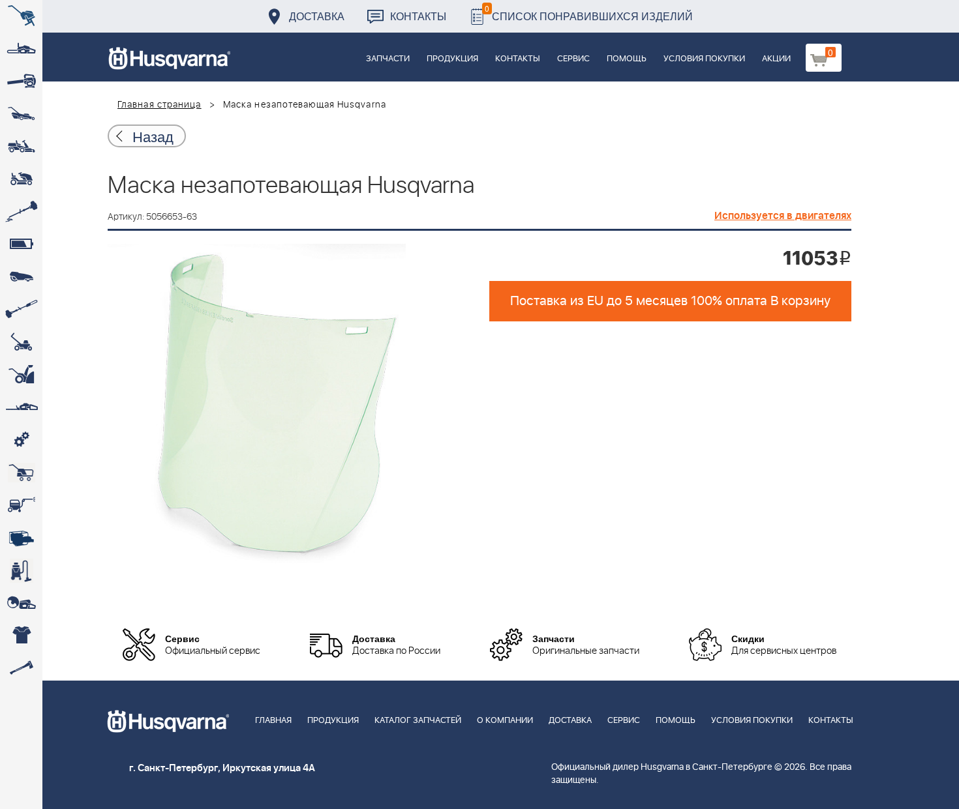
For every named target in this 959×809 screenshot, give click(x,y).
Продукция (452, 59)
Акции (776, 59)
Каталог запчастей (417, 720)
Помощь (627, 59)
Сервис (573, 59)
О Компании (505, 720)
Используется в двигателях (782, 216)
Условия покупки (704, 59)
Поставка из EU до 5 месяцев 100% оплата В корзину (670, 301)
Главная (273, 720)
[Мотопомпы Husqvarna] (21, 538)
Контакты (418, 15)
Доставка (316, 15)
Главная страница (159, 104)
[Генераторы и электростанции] (21, 472)
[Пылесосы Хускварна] (21, 570)
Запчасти (388, 59)
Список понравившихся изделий (589, 13)
